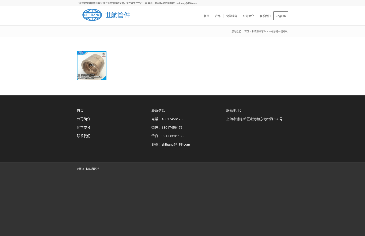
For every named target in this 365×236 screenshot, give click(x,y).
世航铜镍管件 (93, 168)
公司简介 (83, 118)
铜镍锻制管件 (259, 31)
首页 (246, 31)
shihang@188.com (176, 144)
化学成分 (83, 127)
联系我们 (83, 135)
